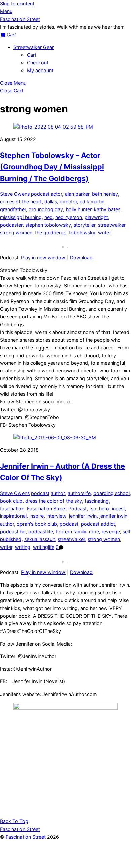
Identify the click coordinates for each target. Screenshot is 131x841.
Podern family (71, 531)
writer (104, 232)
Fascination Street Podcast (57, 508)
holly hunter (78, 209)
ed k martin (92, 201)
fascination (12, 508)
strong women (16, 232)
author (58, 493)
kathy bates (107, 209)
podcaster (11, 225)
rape (94, 531)
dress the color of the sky (53, 501)
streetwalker (111, 225)
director (68, 201)
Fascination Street (26, 837)
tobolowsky (82, 232)
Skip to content (17, 3)
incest (118, 508)
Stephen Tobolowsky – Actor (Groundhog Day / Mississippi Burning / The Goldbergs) (52, 167)
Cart (31, 55)
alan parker (77, 194)
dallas (50, 201)
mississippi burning (21, 217)
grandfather (13, 209)
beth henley (105, 194)
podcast (40, 194)
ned (48, 217)
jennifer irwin (83, 516)
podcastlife (40, 531)
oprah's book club (37, 524)
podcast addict (98, 524)
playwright (96, 217)
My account (40, 70)
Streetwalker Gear (33, 47)
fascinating (97, 501)
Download (81, 257)
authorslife (79, 493)
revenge (111, 531)
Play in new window (43, 257)
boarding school (111, 493)
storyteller (84, 225)
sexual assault (39, 539)
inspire (36, 516)
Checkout (37, 62)
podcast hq (13, 531)
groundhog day (46, 209)
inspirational (13, 516)
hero (104, 508)
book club (11, 501)
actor (56, 194)
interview (56, 516)
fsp (92, 508)
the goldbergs (50, 232)
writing (22, 547)
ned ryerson (68, 217)
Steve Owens (15, 194)
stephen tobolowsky (48, 225)
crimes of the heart (21, 201)
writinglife (43, 547)
